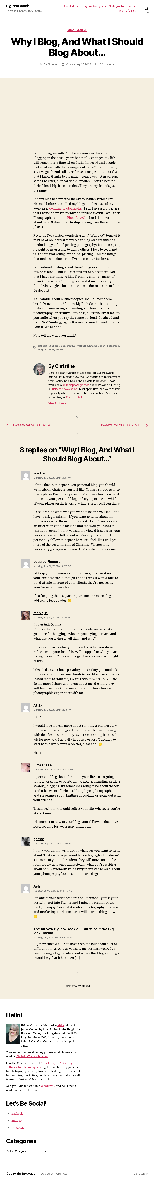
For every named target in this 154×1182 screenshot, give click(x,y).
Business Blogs (57, 345)
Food (129, 6)
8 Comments (107, 64)
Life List (131, 10)
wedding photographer (65, 209)
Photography (116, 6)
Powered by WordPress (53, 1173)
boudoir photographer (75, 385)
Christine (52, 64)
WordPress (48, 1086)
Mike (60, 1025)
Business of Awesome (64, 389)
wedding (60, 349)
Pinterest (16, 1121)
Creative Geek (76, 30)
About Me (69, 6)
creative (71, 345)
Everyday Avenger (92, 6)
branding (42, 345)
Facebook (17, 1113)
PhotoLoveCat (77, 218)
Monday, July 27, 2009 (78, 64)
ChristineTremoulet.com (32, 1056)
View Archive (57, 403)
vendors (49, 349)
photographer (97, 345)
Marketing (82, 345)
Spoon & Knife (74, 397)
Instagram (17, 1128)
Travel (119, 10)
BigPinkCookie (18, 6)
